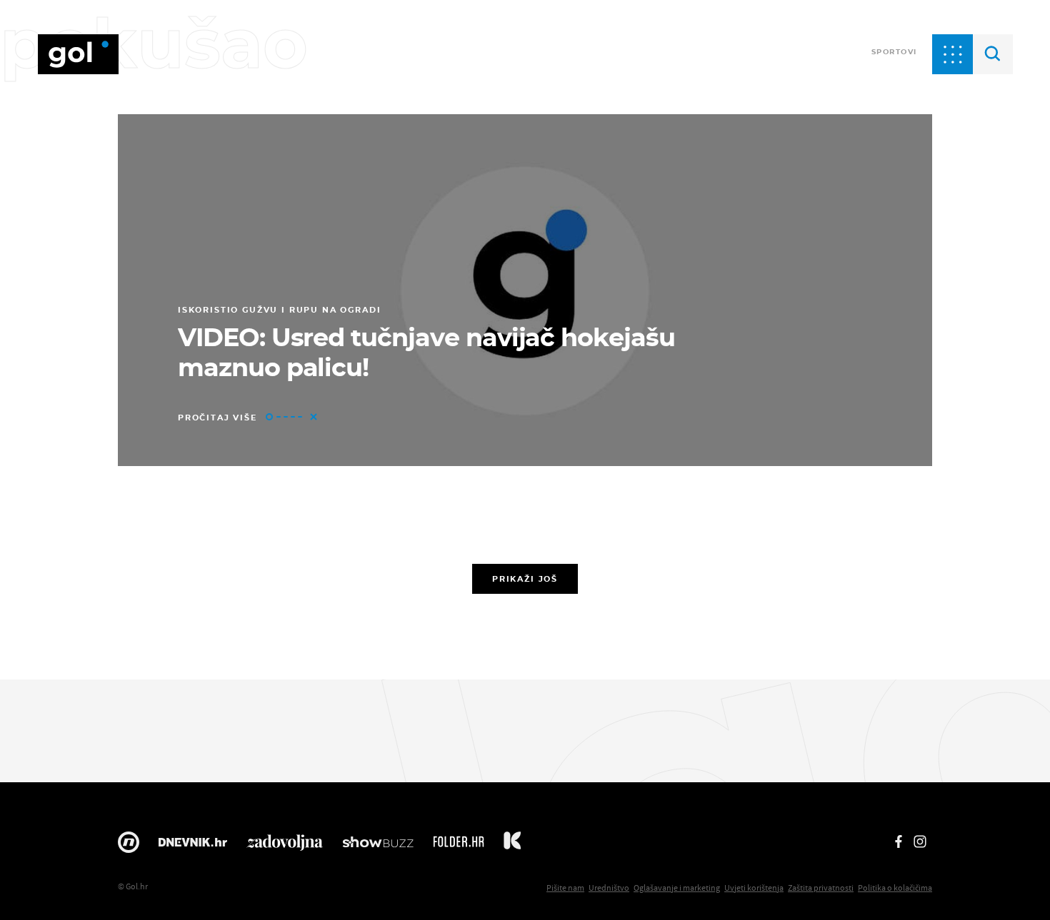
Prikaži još (525, 579)
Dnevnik (193, 845)
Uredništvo (609, 887)
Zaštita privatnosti (821, 887)
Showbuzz (378, 845)
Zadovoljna (284, 845)
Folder (458, 845)
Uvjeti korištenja (754, 887)
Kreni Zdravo (512, 845)
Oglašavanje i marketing (677, 887)
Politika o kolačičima (895, 887)
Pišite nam (565, 887)
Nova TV (128, 845)
